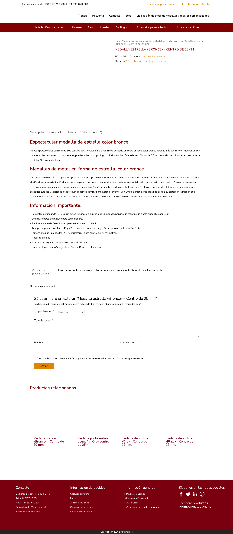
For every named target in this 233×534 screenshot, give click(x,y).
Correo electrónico (129, 342)
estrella (147, 61)
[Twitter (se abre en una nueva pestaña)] (189, 495)
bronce (138, 61)
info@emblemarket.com (28, 511)
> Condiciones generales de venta (141, 507)
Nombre (39, 342)
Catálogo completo (79, 493)
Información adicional (63, 132)
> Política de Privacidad (136, 498)
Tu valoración (43, 320)
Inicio (118, 41)
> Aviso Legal (131, 502)
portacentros (159, 61)
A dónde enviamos (79, 502)
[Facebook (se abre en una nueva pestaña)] (182, 495)
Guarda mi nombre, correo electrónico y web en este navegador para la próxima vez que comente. (90, 358)
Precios (74, 498)
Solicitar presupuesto (81, 511)
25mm (129, 61)
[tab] (37, 132)
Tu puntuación (44, 311)
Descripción (37, 132)
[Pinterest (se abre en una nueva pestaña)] (203, 495)
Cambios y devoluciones (82, 507)
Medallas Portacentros (168, 41)
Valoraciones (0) (91, 132)
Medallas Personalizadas (137, 41)
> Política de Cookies (134, 493)
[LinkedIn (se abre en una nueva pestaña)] (196, 495)
